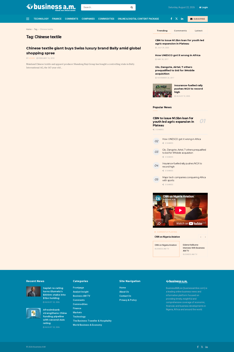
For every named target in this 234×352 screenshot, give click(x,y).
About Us (124, 291)
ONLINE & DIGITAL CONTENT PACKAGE (138, 19)
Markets (77, 312)
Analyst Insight (81, 291)
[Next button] (205, 236)
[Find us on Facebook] (171, 19)
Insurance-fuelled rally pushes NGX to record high (188, 89)
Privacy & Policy (128, 300)
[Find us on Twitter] (176, 19)
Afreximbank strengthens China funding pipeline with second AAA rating (55, 316)
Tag (35, 29)
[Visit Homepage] (50, 7)
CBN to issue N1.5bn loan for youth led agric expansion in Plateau (173, 121)
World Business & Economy (87, 325)
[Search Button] (132, 7)
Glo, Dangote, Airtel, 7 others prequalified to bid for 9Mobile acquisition (175, 70)
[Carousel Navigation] (203, 236)
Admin (32, 58)
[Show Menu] (27, 19)
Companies (88, 19)
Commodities (106, 19)
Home (29, 29)
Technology (41, 19)
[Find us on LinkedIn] (182, 19)
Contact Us (125, 296)
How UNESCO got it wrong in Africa (177, 55)
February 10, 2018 (46, 58)
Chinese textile (46, 29)
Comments (71, 19)
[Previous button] (200, 236)
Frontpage (78, 287)
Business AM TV (81, 296)
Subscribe (199, 19)
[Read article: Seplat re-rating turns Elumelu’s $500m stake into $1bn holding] (33, 291)
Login (204, 7)
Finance (56, 19)
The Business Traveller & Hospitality (92, 320)
